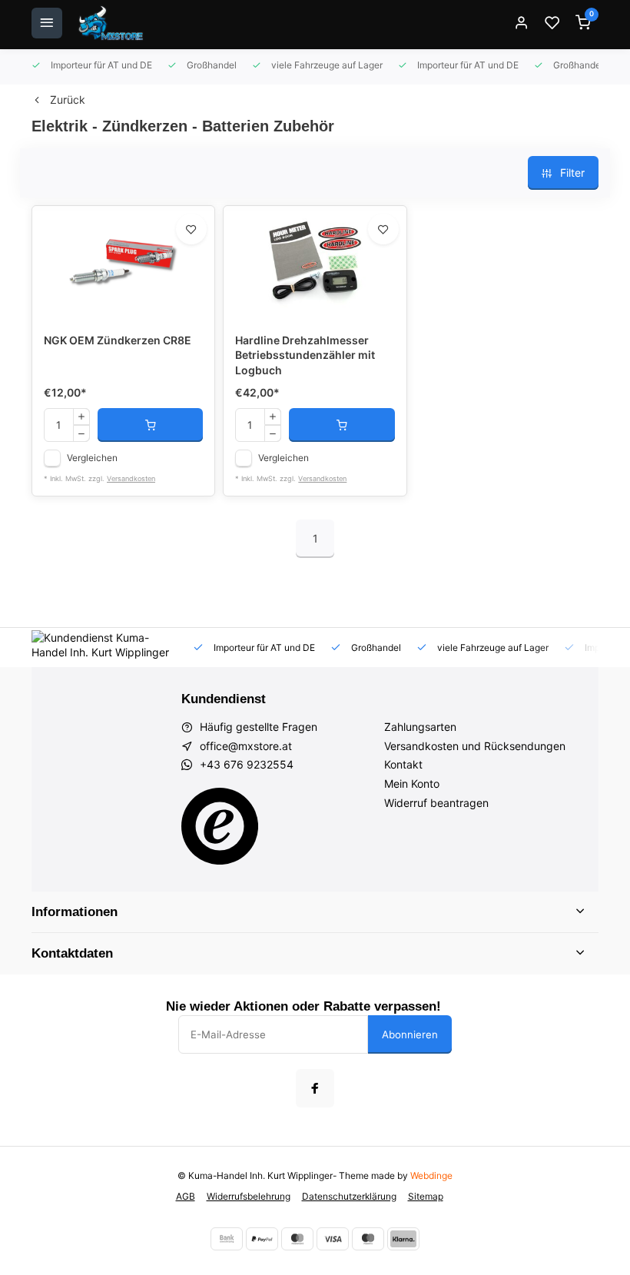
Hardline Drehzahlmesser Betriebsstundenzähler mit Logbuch (305, 355)
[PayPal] (262, 1238)
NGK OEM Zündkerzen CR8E (117, 340)
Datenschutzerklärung (349, 1196)
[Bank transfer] (227, 1238)
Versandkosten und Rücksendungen (474, 745)
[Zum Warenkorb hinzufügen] (150, 425)
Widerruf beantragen (436, 802)
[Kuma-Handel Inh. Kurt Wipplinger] (112, 23)
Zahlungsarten (420, 726)
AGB (185, 1196)
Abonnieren (410, 1034)
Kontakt (403, 764)
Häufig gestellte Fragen (258, 726)
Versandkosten (131, 478)
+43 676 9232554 (246, 764)
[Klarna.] (403, 1238)
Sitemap (425, 1196)
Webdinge (431, 1175)
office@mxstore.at (246, 745)
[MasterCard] (297, 1238)
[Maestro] (368, 1238)
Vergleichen (92, 457)
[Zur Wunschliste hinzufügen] (191, 229)
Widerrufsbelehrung (248, 1196)
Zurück (67, 99)
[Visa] (333, 1238)
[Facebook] (315, 1088)
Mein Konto (411, 783)
